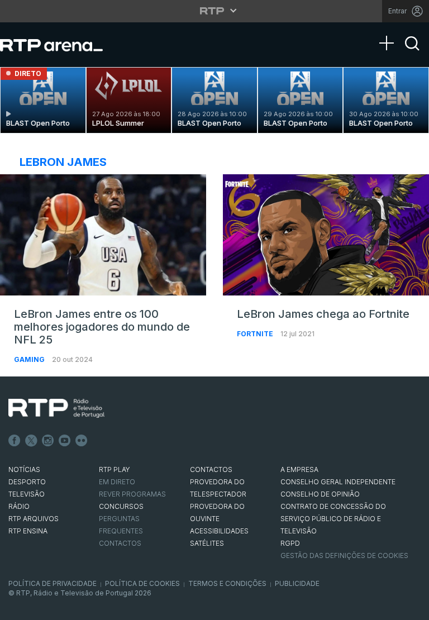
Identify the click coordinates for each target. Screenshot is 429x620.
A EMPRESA (299, 469)
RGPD (290, 543)
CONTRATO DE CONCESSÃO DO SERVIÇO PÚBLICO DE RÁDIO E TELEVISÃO (333, 518)
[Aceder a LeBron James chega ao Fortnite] (326, 235)
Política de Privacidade (52, 583)
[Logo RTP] (56, 408)
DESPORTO (27, 482)
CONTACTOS (211, 469)
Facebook (14, 441)
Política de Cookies (142, 583)
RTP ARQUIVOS (33, 518)
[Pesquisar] (412, 53)
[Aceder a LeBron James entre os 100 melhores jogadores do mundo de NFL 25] (103, 235)
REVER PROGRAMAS (132, 494)
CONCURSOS (121, 506)
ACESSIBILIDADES (219, 531)
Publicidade (297, 583)
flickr (81, 441)
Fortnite (256, 334)
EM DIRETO (117, 482)
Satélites (207, 543)
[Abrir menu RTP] (214, 10)
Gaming (30, 359)
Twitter (31, 441)
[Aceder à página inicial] (62, 44)
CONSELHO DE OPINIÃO (320, 494)
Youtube (65, 441)
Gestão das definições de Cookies (344, 555)
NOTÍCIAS (24, 469)
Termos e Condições (227, 583)
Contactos (120, 543)
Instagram (48, 441)
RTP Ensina (27, 531)
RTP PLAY (114, 469)
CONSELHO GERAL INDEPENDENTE (337, 482)
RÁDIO (19, 506)
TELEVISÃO (26, 494)
